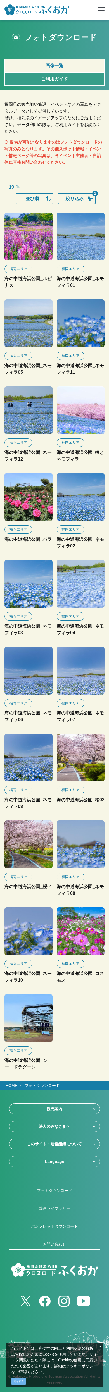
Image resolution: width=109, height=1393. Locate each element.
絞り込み (81, 197)
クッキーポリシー (81, 1366)
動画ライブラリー (54, 1208)
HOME (11, 1085)
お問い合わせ (54, 1244)
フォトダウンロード (42, 1085)
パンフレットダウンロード (54, 1226)
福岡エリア (18, 269)
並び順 (32, 198)
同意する (19, 1381)
